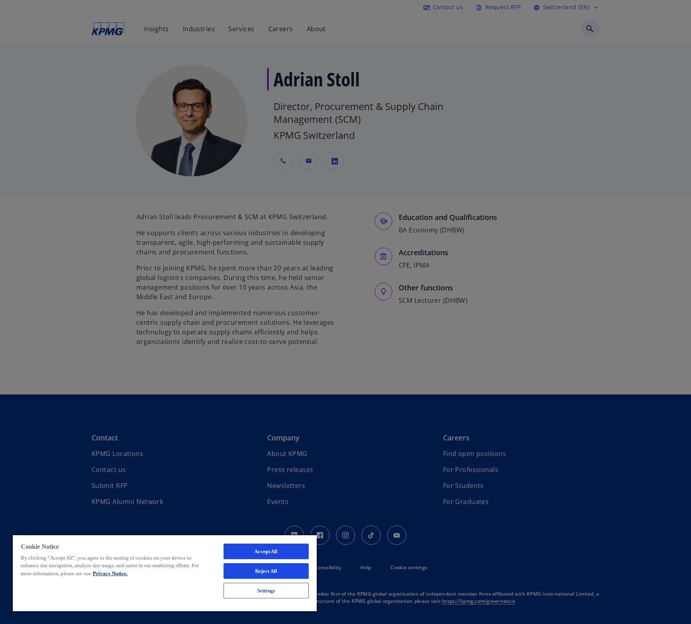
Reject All (266, 571)
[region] (165, 572)
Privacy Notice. (110, 573)
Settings (266, 591)
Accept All (266, 551)
